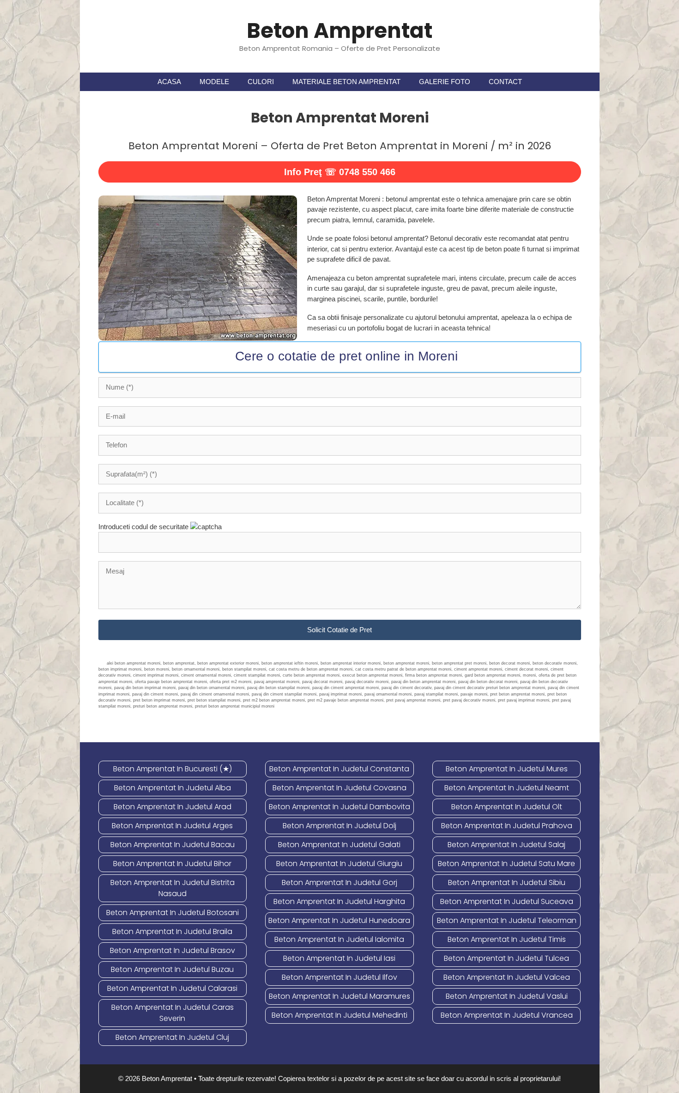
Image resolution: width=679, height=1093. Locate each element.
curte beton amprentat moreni (311, 675)
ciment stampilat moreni (257, 675)
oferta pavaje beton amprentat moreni (171, 681)
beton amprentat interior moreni (351, 663)
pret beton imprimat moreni (159, 700)
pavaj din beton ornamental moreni (211, 687)
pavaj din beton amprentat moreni (423, 681)
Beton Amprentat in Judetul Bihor (172, 863)
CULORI (261, 81)
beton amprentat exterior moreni (228, 663)
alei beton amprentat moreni (133, 663)
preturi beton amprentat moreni (162, 706)
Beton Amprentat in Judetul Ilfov (339, 977)
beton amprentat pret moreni (459, 663)
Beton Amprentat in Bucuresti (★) (172, 768)
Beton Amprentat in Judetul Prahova (506, 825)
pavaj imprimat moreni (340, 694)
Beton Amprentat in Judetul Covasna (339, 787)
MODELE (214, 81)
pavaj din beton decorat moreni (487, 681)
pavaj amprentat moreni (276, 681)
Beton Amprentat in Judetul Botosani (172, 912)
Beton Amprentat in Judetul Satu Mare (506, 863)
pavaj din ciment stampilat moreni (284, 694)
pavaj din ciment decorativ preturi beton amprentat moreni (489, 687)
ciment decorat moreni (526, 669)
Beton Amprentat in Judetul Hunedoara (339, 920)
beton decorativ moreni (554, 663)
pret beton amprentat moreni (517, 694)
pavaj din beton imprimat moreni (145, 687)
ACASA (169, 81)
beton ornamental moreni (195, 669)
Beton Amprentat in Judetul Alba (172, 787)
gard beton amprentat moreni (492, 675)
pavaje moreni (474, 694)
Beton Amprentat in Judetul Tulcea (506, 958)
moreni (529, 675)
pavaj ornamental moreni (388, 694)
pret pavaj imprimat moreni (523, 700)
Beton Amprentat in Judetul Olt (506, 806)
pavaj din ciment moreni (155, 694)
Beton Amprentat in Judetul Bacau (172, 844)
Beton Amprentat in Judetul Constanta (339, 768)
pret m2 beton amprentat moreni (274, 700)
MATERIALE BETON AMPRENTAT (346, 81)
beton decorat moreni (509, 663)
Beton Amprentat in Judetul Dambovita (339, 806)
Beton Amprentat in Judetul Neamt (506, 787)
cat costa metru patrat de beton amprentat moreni (403, 669)
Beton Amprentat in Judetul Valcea (506, 977)
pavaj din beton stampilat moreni (278, 687)
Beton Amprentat (339, 30)
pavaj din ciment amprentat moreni (345, 687)
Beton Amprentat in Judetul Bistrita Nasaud (172, 888)
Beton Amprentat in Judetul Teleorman (506, 920)
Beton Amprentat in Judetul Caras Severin (172, 1013)
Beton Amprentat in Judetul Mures (507, 768)
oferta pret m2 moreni (230, 681)
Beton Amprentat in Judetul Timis (507, 939)
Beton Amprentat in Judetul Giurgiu (339, 863)
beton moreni (156, 669)
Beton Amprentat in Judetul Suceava (506, 901)
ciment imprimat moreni (155, 675)
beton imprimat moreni (119, 669)
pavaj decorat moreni (322, 681)
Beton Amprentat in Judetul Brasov (172, 950)
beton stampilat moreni (244, 669)
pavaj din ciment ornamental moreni (215, 694)
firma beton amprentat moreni (433, 675)
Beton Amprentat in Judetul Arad (172, 806)
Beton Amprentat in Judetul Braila (172, 931)
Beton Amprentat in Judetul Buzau (172, 969)
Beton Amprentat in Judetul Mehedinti (339, 1015)
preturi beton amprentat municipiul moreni (234, 706)
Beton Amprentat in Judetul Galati (339, 844)
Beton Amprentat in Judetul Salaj (506, 844)
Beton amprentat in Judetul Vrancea (507, 1015)
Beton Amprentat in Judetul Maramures (339, 996)
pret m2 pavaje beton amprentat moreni (345, 700)
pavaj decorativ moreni (366, 681)
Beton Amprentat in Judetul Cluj (172, 1037)
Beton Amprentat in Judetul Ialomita (339, 939)
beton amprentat (178, 663)
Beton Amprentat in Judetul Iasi (339, 958)
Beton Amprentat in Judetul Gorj (339, 882)
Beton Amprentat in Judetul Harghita (339, 901)
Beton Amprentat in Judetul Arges (172, 825)
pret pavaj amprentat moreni (413, 700)
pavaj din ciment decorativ (406, 687)
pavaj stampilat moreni (436, 694)
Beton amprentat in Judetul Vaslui (507, 996)
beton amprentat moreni (406, 663)
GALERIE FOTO (444, 81)
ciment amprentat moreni (478, 669)
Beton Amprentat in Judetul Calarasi (172, 988)
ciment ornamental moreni (206, 675)
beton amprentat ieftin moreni (289, 663)
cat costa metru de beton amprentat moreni (310, 669)
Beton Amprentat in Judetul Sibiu (506, 882)
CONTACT (505, 81)
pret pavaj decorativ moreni (469, 700)
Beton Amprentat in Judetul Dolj (339, 825)
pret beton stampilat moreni (214, 700)
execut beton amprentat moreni (372, 675)
